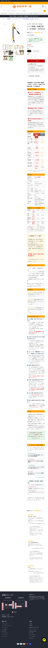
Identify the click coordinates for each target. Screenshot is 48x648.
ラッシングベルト (42, 13)
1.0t (38, 210)
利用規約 (30, 625)
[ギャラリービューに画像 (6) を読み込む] (10, 52)
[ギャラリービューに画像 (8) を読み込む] (21, 52)
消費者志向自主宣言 (32, 631)
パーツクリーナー (12, 13)
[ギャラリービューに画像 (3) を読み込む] (16, 47)
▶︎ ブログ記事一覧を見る (40, 477)
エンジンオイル (4, 627)
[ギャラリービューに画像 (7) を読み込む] (16, 52)
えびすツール (25, 646)
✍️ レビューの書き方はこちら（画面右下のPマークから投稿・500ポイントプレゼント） (35, 40)
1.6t (42, 210)
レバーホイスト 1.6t (32, 490)
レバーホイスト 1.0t (32, 486)
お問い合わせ (35, 406)
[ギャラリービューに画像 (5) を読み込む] (5, 52)
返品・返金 (31, 632)
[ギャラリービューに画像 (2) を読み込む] (10, 47)
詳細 (9, 0)
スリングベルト (4, 634)
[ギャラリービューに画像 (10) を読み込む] (10, 58)
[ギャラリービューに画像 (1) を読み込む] (5, 47)
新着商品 (8, 18)
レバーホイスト (4, 636)
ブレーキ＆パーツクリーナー (7, 625)
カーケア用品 (30, 13)
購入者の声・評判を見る (35, 76)
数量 (28, 53)
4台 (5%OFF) (36, 51)
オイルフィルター (4, 13)
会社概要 (30, 623)
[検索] (45, 11)
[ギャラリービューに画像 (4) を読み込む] (21, 47)
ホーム (4, 18)
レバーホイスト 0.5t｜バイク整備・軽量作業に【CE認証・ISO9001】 (25, 18)
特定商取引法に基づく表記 (34, 627)
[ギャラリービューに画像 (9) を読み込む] (5, 58)
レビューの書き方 (32, 636)
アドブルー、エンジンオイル (21, 13)
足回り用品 (36, 13)
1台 (29, 51)
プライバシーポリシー (33, 629)
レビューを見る (31, 35)
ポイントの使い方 (32, 634)
